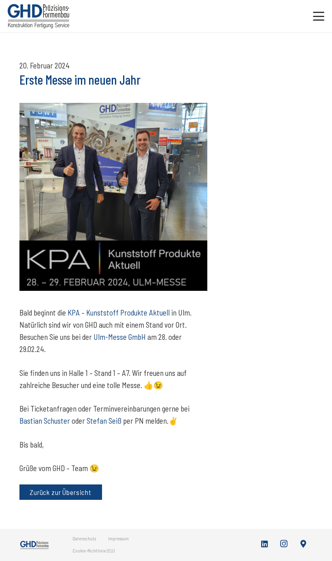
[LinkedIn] (265, 544)
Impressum (118, 538)
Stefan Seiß (104, 420)
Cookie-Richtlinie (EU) (93, 550)
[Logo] (38, 16)
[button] (318, 16)
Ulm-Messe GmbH (120, 336)
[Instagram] (284, 544)
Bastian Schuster (44, 420)
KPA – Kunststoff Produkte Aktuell (119, 312)
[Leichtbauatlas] (303, 544)
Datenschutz (84, 538)
